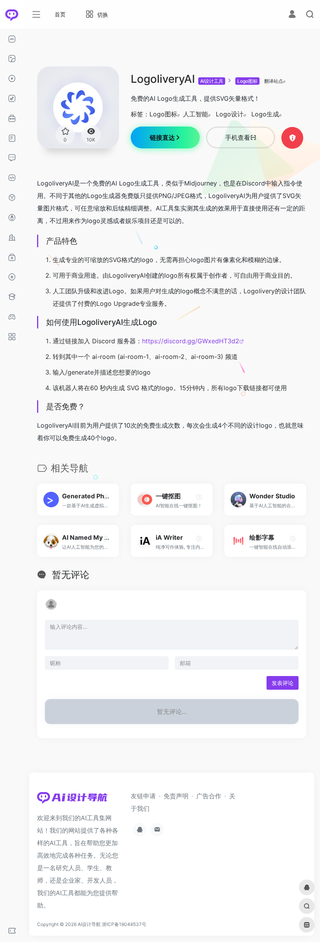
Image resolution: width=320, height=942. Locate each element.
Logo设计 (230, 114)
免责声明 (176, 796)
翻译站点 (273, 81)
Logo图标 (247, 81)
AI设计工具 (211, 81)
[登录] (292, 15)
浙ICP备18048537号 (124, 924)
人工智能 (195, 114)
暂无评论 (70, 574)
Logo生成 (265, 114)
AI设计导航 (89, 924)
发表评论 (282, 683)
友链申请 (143, 796)
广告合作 (208, 796)
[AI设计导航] (72, 800)
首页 (60, 14)
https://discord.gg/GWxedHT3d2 (190, 341)
